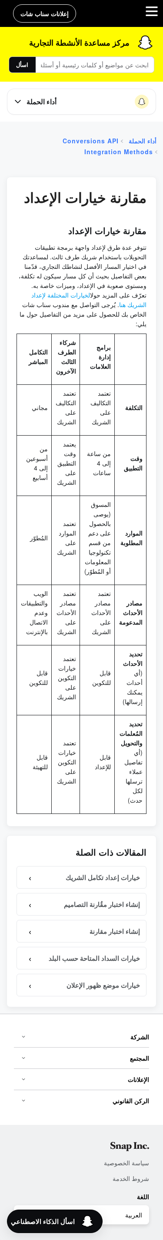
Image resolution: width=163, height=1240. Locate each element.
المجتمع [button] (139, 1058)
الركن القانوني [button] (131, 1100)
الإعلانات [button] (138, 1079)
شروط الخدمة (131, 1178)
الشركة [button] (139, 1036)
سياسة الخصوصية (126, 1162)
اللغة (143, 1196)
